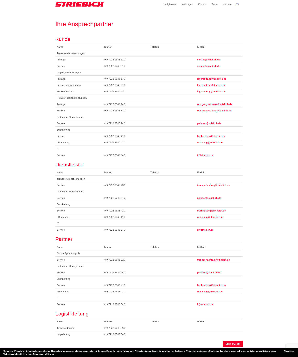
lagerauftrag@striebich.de (211, 85)
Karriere (227, 4)
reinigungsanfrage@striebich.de (214, 104)
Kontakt (202, 4)
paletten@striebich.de (209, 123)
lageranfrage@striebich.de (211, 78)
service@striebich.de (208, 59)
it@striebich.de (205, 155)
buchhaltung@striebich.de (211, 136)
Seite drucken (232, 343)
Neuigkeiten (169, 4)
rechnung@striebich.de (210, 142)
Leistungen (187, 4)
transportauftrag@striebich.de (213, 185)
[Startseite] (79, 4)
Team (215, 4)
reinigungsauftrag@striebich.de (214, 110)
